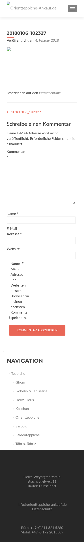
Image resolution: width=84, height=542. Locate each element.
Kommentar (16, 154)
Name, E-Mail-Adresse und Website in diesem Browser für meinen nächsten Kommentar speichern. (20, 291)
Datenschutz (42, 509)
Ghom (20, 382)
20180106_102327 (24, 112)
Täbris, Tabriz (25, 444)
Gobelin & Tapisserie (31, 391)
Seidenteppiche (27, 435)
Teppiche (18, 373)
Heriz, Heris (24, 400)
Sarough (21, 426)
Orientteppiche (27, 417)
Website (13, 249)
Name (12, 214)
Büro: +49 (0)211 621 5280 (42, 528)
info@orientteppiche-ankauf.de (42, 504)
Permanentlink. (50, 93)
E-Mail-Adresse (14, 231)
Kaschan (22, 409)
